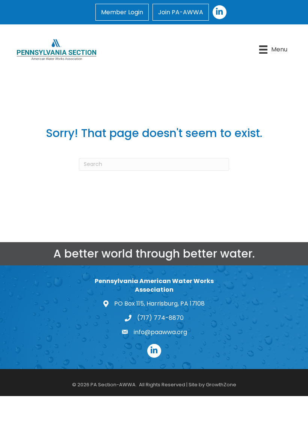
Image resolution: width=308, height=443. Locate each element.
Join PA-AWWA (180, 12)
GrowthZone (221, 384)
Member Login (122, 12)
